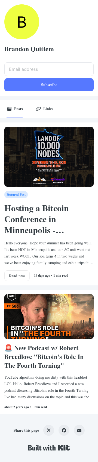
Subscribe (49, 84)
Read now (17, 276)
